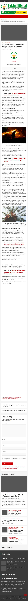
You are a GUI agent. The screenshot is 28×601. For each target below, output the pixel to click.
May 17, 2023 (9, 569)
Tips (18, 519)
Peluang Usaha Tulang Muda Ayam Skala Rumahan (13, 410)
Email (3, 445)
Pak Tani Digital (17, 597)
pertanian (15, 398)
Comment (4, 423)
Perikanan (4, 519)
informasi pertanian (17, 397)
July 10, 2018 (9, 564)
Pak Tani (13, 49)
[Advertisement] (14, 340)
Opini (14, 527)
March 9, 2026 (11, 514)
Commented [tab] (21, 558)
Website (4, 451)
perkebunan (10, 398)
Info (3, 42)
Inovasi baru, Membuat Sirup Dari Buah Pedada (16, 540)
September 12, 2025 (12, 533)
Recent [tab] (12, 558)
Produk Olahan (19, 527)
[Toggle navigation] (2, 16)
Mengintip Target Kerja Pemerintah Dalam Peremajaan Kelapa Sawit (14, 272)
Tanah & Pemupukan (9, 493)
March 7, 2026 (5, 523)
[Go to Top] (25, 595)
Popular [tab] (4, 558)
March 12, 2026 (5, 498)
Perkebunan (8, 42)
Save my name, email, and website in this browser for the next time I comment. (14, 459)
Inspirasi (10, 527)
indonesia (10, 397)
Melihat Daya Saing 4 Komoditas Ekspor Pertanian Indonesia (14, 405)
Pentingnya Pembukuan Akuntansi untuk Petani (14, 512)
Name (3, 439)
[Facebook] (13, 68)
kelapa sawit (4, 398)
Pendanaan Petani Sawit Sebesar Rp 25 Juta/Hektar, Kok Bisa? (15, 160)
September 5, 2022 (6, 49)
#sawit (6, 397)
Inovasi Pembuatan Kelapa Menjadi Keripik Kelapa (15, 531)
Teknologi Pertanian (19, 493)
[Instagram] (15, 68)
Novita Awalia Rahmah (14, 498)
